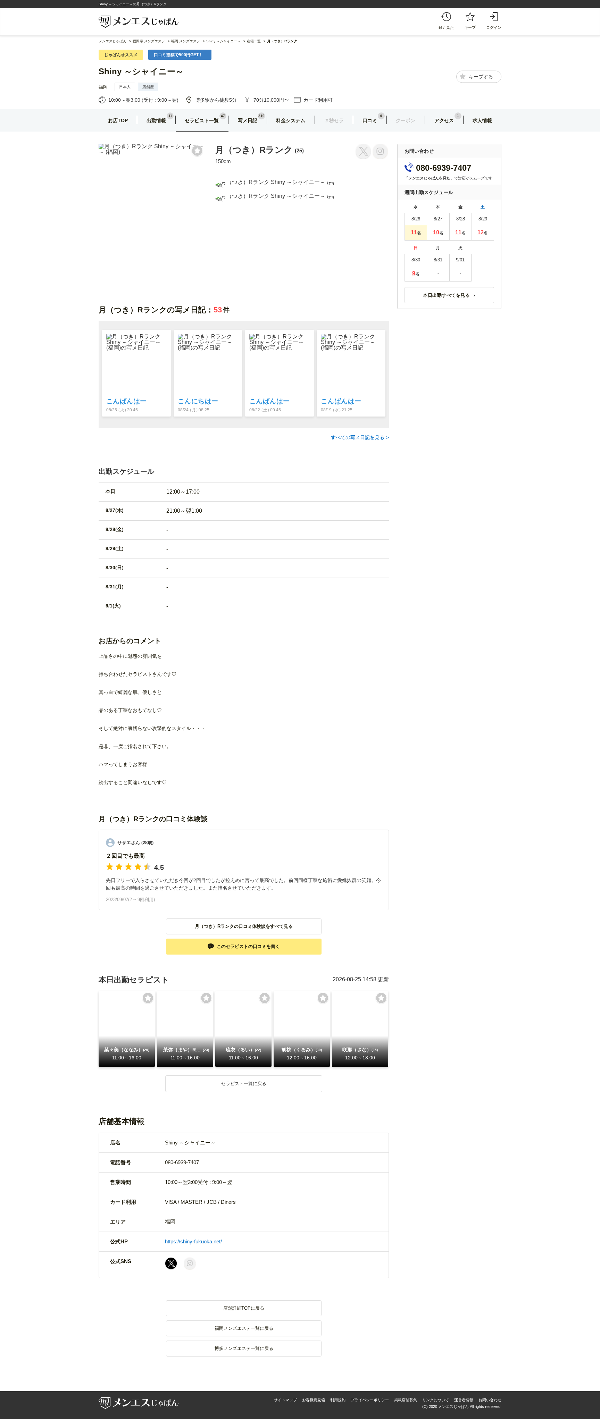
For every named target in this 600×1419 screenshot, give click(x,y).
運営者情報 (463, 1400)
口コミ (369, 120)
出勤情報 (156, 120)
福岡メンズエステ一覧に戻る (244, 1328)
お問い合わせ (489, 1400)
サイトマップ (285, 1400)
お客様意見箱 (313, 1400)
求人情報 (482, 120)
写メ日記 (247, 120)
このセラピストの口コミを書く (248, 946)
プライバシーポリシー (370, 1400)
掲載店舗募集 (405, 1400)
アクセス (444, 120)
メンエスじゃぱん (112, 41)
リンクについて (435, 1400)
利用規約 (337, 1400)
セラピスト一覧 (202, 120)
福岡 (103, 87)
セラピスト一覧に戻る (243, 1083)
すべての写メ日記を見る (357, 437)
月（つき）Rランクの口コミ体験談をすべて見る (244, 926)
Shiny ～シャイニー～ (141, 71)
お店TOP (118, 120)
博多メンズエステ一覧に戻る (244, 1348)
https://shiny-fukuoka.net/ (193, 1241)
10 (436, 232)
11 (414, 232)
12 (480, 232)
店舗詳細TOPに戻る (243, 1308)
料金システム (290, 120)
